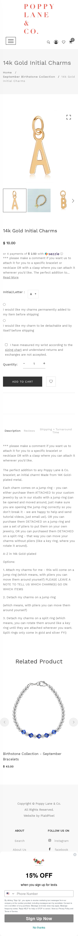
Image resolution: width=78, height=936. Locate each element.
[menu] (11, 41)
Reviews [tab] (29, 430)
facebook (61, 850)
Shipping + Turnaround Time (56, 431)
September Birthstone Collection (29, 76)
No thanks (39, 927)
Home (7, 72)
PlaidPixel (48, 816)
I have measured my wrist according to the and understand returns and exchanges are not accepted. (39, 349)
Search (20, 841)
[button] (39, 254)
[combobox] (10, 894)
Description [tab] (13, 430)
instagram (61, 841)
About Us (19, 850)
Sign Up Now (39, 918)
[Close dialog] (75, 854)
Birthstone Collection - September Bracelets (32, 756)
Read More (11, 277)
